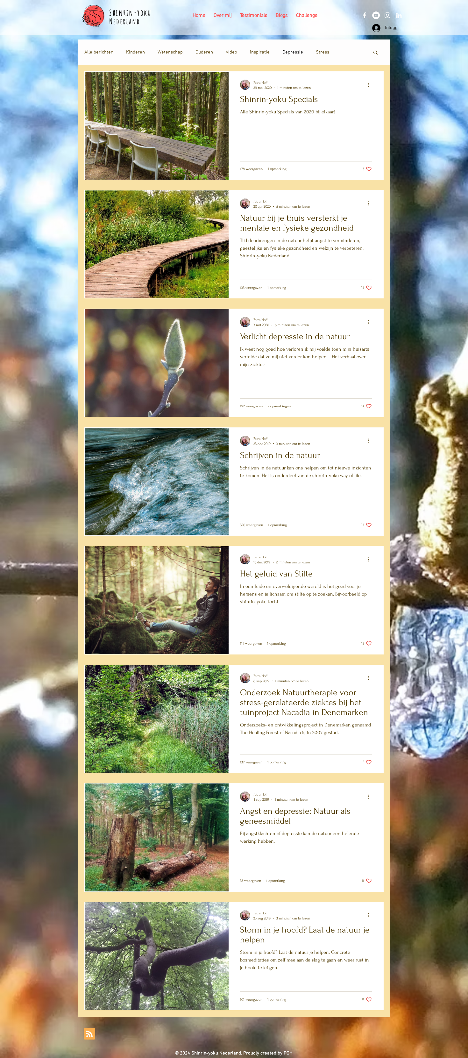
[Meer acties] (371, 85)
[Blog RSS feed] (89, 1034)
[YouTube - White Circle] (376, 15)
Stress (322, 52)
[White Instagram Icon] (387, 15)
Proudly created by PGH (268, 1053)
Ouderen (204, 52)
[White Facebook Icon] (364, 15)
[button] (375, 53)
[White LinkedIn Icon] (399, 15)
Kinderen (135, 52)
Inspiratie (260, 52)
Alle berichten (98, 52)
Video (231, 52)
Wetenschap (170, 52)
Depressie (292, 52)
